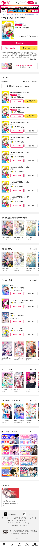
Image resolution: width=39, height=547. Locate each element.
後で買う (34, 36)
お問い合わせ (24, 518)
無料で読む (30, 48)
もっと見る (33, 249)
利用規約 (10, 520)
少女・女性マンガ (19, 23)
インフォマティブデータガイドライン (17, 523)
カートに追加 (11, 48)
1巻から (27, 81)
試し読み (31, 131)
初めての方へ (5, 518)
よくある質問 (14, 518)
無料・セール (35, 545)
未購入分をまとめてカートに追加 (19, 86)
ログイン (23, 2)
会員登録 (30, 2)
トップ (3, 545)
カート (19, 545)
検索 (12, 545)
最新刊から (34, 81)
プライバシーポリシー (21, 520)
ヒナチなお (18, 21)
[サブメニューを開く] (36, 2)
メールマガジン (31, 514)
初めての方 (27, 545)
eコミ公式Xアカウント (12, 514)
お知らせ (32, 518)
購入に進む (19, 43)
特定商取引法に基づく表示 (19, 525)
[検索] (17, 2)
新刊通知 (24, 36)
